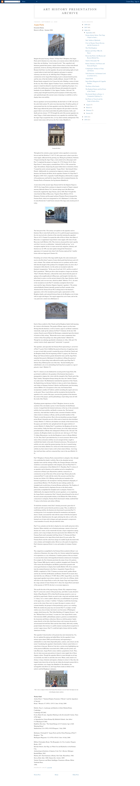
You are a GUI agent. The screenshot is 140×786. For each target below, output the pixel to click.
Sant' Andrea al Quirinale (93, 40)
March (88, 107)
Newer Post (37, 775)
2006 (86, 30)
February (89, 110)
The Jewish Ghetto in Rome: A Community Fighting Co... (95, 95)
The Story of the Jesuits (92, 86)
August (88, 105)
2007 (86, 27)
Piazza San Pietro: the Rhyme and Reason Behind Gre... (95, 57)
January (88, 113)
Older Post (76, 775)
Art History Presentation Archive (70, 11)
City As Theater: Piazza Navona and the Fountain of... (95, 44)
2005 (86, 117)
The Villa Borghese (91, 48)
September (89, 33)
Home (56, 775)
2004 (86, 120)
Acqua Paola (89, 78)
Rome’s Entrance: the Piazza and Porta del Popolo (95, 65)
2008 (86, 25)
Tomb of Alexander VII (92, 61)
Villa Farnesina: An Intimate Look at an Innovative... (96, 74)
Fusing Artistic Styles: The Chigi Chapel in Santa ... (95, 36)
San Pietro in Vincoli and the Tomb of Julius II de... (94, 100)
